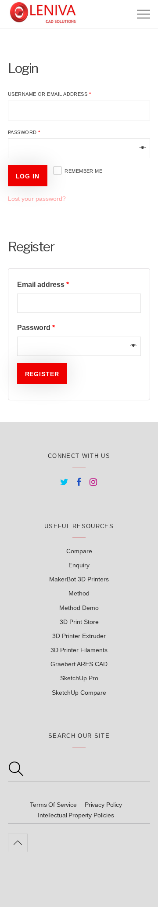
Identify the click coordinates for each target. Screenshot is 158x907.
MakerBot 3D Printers (79, 579)
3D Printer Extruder (79, 635)
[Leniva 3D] (43, 21)
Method (79, 593)
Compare (79, 551)
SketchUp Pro (79, 678)
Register (42, 373)
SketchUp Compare (79, 692)
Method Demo (79, 607)
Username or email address (49, 94)
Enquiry (79, 565)
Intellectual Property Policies (76, 815)
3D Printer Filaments (79, 649)
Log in (28, 176)
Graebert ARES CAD (79, 664)
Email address (43, 284)
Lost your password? (37, 198)
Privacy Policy (103, 804)
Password (24, 132)
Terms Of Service (53, 804)
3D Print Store (79, 621)
